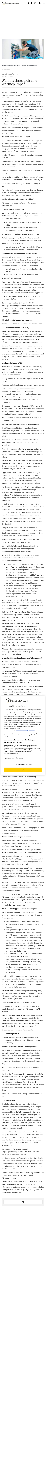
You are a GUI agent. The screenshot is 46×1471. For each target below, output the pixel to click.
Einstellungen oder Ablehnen (23, 764)
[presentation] (43, 2)
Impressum (31, 730)
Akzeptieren (23, 770)
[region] (23, 735)
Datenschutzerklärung (22, 730)
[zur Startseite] (10, 3)
